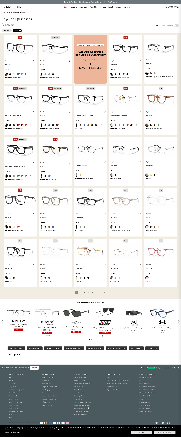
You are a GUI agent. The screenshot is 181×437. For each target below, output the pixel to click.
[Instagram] (167, 423)
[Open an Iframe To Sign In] (172, 7)
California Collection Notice (82, 405)
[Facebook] (156, 423)
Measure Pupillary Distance (147, 393)
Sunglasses (83, 7)
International (78, 399)
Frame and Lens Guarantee (82, 402)
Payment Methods (80, 377)
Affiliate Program (47, 405)
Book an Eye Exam (145, 408)
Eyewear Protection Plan (81, 380)
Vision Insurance (79, 393)
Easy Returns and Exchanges (83, 384)
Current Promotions (48, 377)
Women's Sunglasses (116, 348)
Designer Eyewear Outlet (49, 387)
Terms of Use (17, 429)
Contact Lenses (14, 393)
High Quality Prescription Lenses (117, 384)
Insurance (126, 7)
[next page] (104, 293)
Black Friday (45, 380)
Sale (65, 7)
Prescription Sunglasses (16, 390)
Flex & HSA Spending (145, 411)
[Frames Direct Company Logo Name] (15, 7)
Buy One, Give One (112, 390)
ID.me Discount (46, 393)
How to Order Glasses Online (148, 387)
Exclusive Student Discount (50, 396)
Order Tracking (78, 390)
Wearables (93, 7)
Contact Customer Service (82, 411)
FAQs (141, 380)
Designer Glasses (95, 348)
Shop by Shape (13, 405)
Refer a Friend (46, 402)
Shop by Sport (13, 408)
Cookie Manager (54, 429)
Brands (110, 7)
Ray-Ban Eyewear (16, 348)
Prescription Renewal (80, 414)
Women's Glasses (53, 348)
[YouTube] (170, 423)
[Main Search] (166, 7)
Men (10, 377)
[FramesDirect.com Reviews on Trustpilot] (142, 368)
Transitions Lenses (145, 405)
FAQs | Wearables (145, 384)
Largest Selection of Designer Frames (118, 380)
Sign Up (34, 368)
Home (3, 12)
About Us (109, 377)
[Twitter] (160, 423)
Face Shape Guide (144, 396)
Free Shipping (46, 390)
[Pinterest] (163, 423)
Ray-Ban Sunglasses (74, 348)
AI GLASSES (8, 25)
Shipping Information (80, 396)
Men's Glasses (34, 348)
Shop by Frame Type (15, 402)
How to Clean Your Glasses (147, 390)
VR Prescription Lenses (16, 411)
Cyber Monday (46, 384)
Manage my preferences (13, 432)
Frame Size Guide (144, 399)
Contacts (103, 7)
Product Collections (15, 396)
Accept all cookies (164, 432)
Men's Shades (136, 348)
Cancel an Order (79, 387)
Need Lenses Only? (145, 402)
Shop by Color (13, 399)
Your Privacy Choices (80, 408)
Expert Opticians (112, 387)
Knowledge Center (145, 377)
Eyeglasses (73, 7)
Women (11, 380)
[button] (178, 321)
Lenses (118, 7)
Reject (141, 432)
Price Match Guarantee (49, 399)
